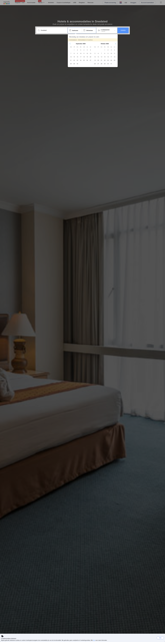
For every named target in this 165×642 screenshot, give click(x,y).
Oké (160, 638)
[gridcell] (74, 50)
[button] (70, 43)
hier (94, 640)
